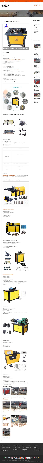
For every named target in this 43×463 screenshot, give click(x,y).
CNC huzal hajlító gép (16, 447)
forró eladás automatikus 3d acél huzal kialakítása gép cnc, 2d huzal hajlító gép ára (14, 425)
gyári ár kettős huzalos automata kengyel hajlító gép (14, 397)
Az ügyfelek (33, 1)
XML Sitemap (38, 461)
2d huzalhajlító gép (5, 445)
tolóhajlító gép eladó (26, 445)
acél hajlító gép (15, 449)
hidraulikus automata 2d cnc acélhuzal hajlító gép (6, 438)
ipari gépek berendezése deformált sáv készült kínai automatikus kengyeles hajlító (14, 411)
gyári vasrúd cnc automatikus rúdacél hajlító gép (6, 410)
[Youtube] (35, 5)
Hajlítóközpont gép (37, 34)
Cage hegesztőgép (37, 450)
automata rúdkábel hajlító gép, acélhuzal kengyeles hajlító (23, 410)
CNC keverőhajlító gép (16, 445)
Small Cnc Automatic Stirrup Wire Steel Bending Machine (6, 424)
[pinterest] (39, 5)
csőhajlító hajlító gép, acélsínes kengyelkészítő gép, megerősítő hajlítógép (23, 425)
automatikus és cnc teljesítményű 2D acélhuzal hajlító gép (22, 397)
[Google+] (37, 5)
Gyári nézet (27, 1)
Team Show (39, 1)
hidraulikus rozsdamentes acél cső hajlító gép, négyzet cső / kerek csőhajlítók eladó (6, 398)
